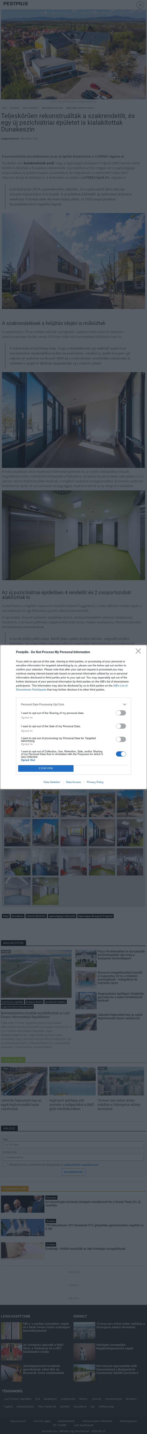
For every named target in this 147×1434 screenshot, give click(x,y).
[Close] (139, 652)
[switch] (121, 712)
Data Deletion (52, 782)
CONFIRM (46, 768)
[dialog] (73, 717)
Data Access (73, 782)
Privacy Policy (95, 782)
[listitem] (73, 704)
